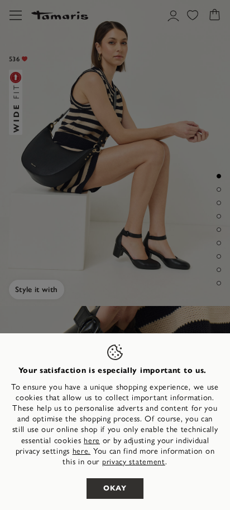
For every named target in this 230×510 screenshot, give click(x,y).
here (92, 440)
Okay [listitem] (115, 488)
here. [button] (82, 451)
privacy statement (133, 462)
